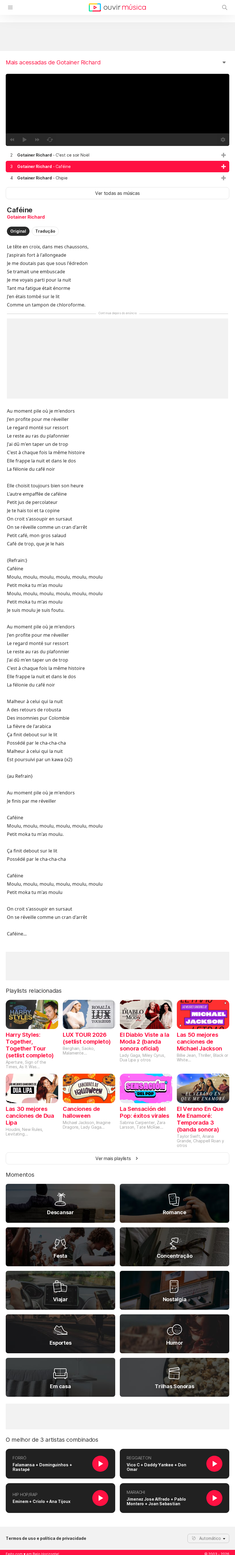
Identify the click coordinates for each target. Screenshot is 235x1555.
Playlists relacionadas (34, 990)
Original (18, 231)
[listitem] (117, 155)
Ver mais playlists (113, 1158)
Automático (210, 1538)
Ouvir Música (117, 7)
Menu (10, 7)
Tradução (45, 231)
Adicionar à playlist (223, 155)
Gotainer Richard (26, 217)
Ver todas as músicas (117, 193)
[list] (117, 166)
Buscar (224, 7)
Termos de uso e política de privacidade (46, 1538)
